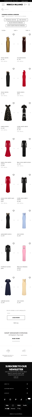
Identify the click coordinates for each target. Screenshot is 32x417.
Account (6, 393)
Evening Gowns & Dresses (20, 16)
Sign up (16, 377)
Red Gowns (22, 20)
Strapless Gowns (11, 20)
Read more (16, 338)
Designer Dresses (9, 16)
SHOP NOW (25, 1)
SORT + (16, 30)
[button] (16, 9)
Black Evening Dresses (16, 23)
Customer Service (9, 388)
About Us (6, 384)
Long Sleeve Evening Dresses (16, 25)
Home (3, 16)
